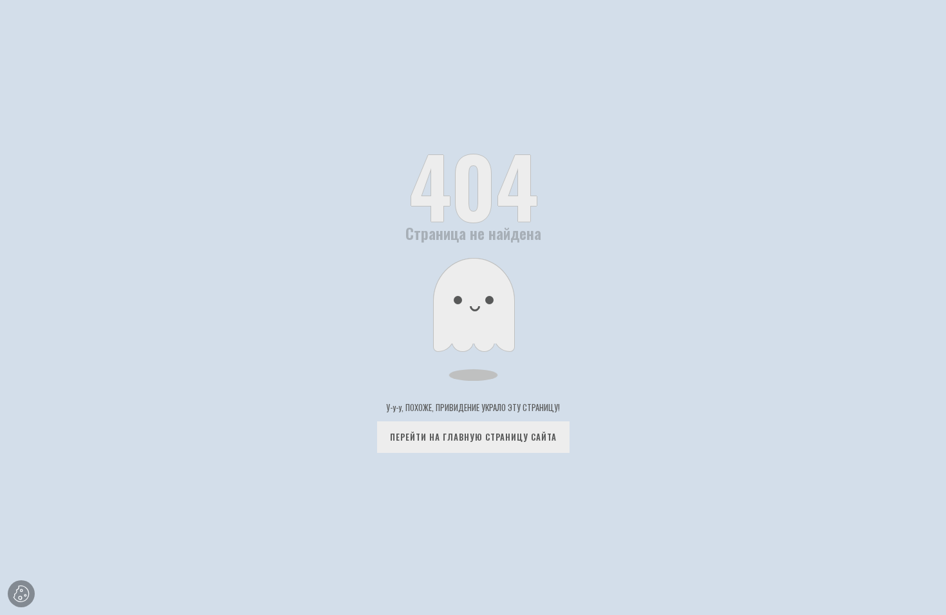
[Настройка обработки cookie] (21, 593)
